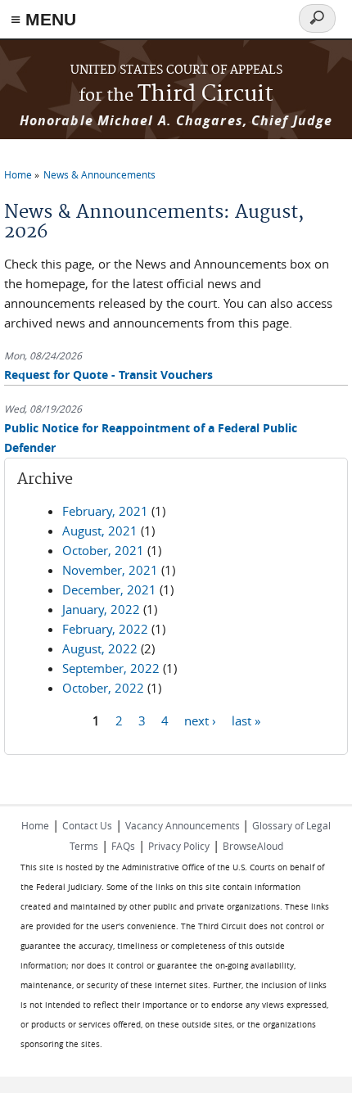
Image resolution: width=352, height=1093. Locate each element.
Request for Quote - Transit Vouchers (108, 374)
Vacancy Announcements (183, 825)
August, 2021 (100, 530)
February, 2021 (105, 511)
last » (246, 719)
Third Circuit (176, 94)
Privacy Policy (179, 845)
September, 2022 (111, 668)
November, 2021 (110, 570)
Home (18, 174)
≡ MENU (43, 19)
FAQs (123, 845)
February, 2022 (105, 629)
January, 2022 (101, 609)
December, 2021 (109, 589)
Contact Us (87, 825)
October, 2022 (103, 688)
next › (200, 719)
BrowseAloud (253, 845)
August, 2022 (100, 648)
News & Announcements (99, 174)
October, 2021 (103, 550)
